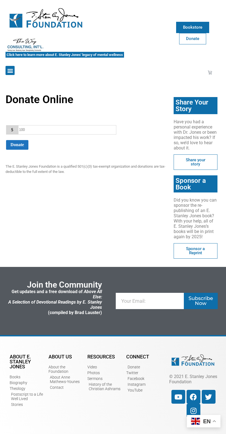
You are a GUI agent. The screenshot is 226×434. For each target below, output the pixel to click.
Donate (17, 144)
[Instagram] (193, 410)
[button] (10, 70)
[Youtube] (178, 397)
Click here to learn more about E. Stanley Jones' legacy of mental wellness (65, 55)
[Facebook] (193, 397)
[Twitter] (209, 397)
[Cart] (210, 72)
